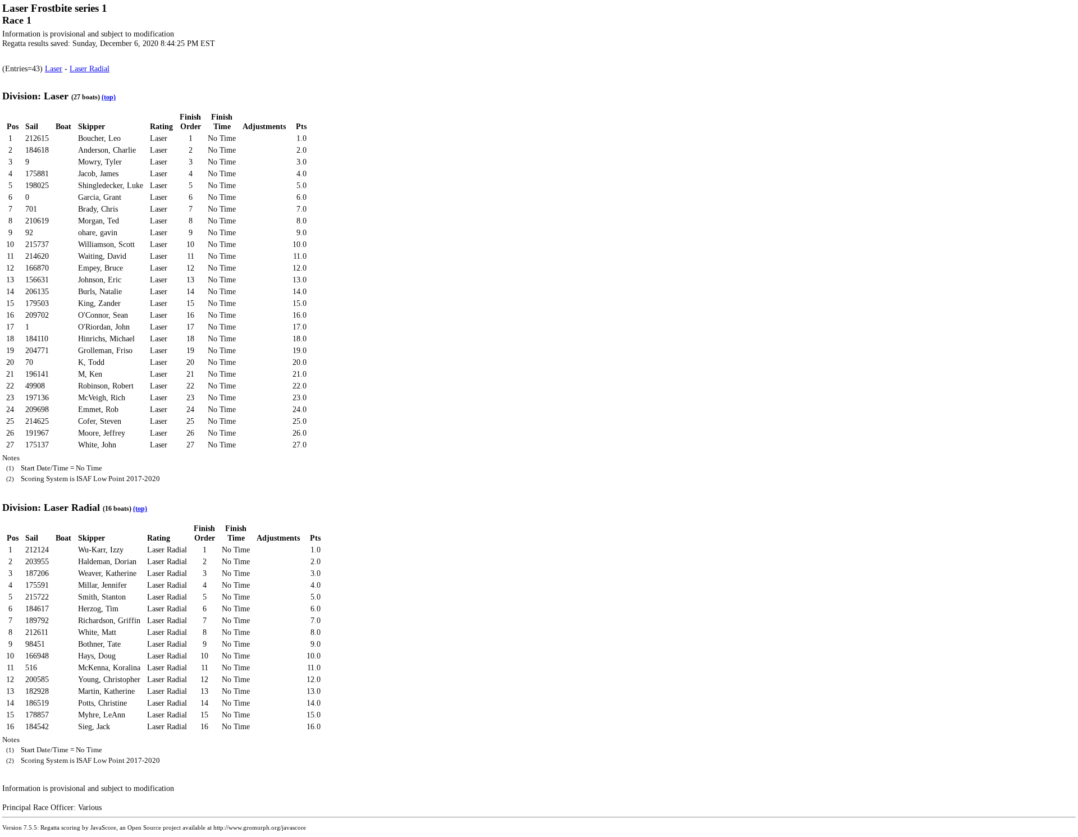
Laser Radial (89, 68)
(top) (109, 97)
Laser (53, 68)
